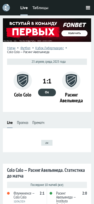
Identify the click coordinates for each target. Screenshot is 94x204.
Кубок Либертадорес (49, 48)
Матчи (11, 48)
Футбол (25, 48)
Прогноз (22, 122)
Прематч (38, 122)
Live (24, 7)
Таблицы (40, 7)
